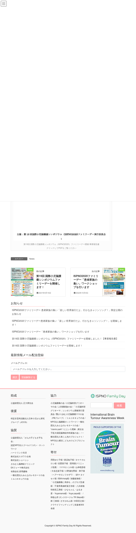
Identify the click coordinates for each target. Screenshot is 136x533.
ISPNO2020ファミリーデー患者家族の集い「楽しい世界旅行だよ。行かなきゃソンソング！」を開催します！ (67, 322)
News (31, 258)
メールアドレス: (19, 363)
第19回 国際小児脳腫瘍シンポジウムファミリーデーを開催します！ (48, 281)
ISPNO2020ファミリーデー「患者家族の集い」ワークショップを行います (85, 281)
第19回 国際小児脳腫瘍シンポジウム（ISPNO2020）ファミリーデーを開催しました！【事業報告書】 (65, 338)
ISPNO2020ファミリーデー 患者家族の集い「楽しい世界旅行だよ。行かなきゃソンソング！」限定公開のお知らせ (67, 311)
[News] (22, 279)
